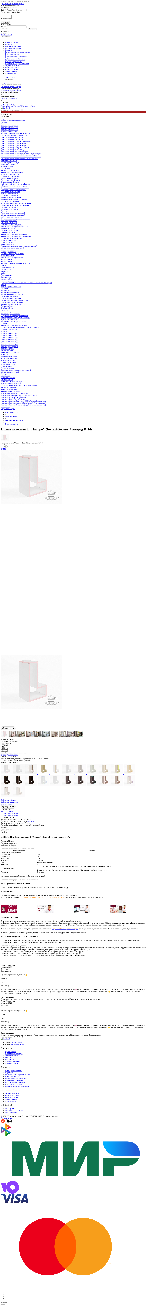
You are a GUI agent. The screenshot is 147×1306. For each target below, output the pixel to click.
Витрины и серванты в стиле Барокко (15, 205)
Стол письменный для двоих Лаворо (14, 151)
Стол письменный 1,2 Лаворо (12, 139)
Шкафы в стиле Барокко (10, 201)
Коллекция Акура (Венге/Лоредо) (13, 397)
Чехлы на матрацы (8, 368)
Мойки (3, 273)
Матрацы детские (7, 244)
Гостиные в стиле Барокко (10, 180)
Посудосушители (7, 275)
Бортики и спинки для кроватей (12, 254)
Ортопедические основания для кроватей (16, 370)
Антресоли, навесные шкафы (11, 382)
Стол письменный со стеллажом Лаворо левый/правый (21, 153)
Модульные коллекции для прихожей (14, 316)
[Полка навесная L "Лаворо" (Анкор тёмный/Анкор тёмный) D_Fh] (68, 785)
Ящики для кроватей (8, 252)
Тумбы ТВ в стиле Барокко (11, 197)
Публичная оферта (12, 54)
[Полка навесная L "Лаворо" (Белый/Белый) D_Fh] (68, 774)
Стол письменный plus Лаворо (12, 149)
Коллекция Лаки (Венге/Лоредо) (13, 399)
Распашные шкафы (8, 164)
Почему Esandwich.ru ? (13, 48)
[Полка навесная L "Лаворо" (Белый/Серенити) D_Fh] (44, 785)
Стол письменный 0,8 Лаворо (12, 137)
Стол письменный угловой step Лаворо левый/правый (21, 157)
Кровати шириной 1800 (9, 343)
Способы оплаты (11, 1056)
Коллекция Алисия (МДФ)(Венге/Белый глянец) (18, 395)
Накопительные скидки (13, 46)
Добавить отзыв (12, 755)
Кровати (4, 124)
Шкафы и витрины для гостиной (13, 215)
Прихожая (4, 310)
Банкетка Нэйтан (7, 290)
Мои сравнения (11, 1112)
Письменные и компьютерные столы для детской (19, 246)
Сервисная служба (12, 66)
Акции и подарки (11, 42)
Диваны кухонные (7, 267)
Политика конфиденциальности (17, 64)
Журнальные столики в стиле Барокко (15, 188)
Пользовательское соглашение (16, 56)
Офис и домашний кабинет (11, 298)
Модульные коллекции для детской (14, 234)
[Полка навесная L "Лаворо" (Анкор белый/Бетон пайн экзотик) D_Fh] (7, 796)
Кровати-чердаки (7, 242)
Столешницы (6, 277)
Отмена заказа (10, 73)
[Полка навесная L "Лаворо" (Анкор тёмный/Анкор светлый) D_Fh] (80, 785)
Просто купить (10, 1052)
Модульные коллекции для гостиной (14, 227)
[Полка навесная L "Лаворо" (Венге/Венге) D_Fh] (31, 785)
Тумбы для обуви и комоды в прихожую (15, 318)
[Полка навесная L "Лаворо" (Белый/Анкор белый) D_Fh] (56, 785)
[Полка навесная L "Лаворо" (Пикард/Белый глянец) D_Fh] (44, 774)
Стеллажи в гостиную (9, 223)
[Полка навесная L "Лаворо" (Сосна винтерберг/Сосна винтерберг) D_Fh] (93, 774)
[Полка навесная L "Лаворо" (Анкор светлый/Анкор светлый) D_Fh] (117, 785)
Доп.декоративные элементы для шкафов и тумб (19, 385)
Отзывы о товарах (12, 1063)
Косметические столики (10, 358)
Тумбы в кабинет (7, 308)
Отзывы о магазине (12, 1061)
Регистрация (9, 83)
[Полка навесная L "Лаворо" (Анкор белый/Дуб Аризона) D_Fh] (31, 774)
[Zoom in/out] (6, 1302)
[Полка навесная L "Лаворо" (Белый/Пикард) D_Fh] (56, 774)
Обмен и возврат (11, 71)
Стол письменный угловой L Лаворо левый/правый (20, 155)
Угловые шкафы (7, 166)
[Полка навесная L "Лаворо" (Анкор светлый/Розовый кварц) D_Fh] (105, 785)
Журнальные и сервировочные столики (15, 219)
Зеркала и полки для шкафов (11, 383)
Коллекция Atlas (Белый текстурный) (14, 393)
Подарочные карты (8, 409)
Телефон (4, 8)
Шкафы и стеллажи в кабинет (12, 302)
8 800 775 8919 (6, 35)
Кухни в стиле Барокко (9, 178)
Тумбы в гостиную (8, 228)
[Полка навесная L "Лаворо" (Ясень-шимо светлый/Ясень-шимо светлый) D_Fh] (80, 774)
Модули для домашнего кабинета (13, 304)
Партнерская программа (14, 58)
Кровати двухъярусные (9, 126)
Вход (3, 83)
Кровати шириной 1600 (9, 130)
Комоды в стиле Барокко (10, 209)
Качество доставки (12, 67)
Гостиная (4, 211)
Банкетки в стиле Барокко (10, 192)
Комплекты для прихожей (10, 314)
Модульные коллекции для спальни (14, 325)
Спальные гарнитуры (9, 329)
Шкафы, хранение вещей (10, 163)
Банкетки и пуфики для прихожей (13, 321)
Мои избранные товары (14, 1110)
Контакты (8, 44)
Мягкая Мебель (6, 279)
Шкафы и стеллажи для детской (12, 248)
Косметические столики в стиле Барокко (16, 203)
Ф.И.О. (3, 10)
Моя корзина (10, 1109)
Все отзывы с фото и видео (11, 87)
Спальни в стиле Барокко (10, 176)
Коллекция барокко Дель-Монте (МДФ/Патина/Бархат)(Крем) (23, 401)
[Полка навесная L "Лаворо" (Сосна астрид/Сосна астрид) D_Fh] (105, 774)
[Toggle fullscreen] (4, 1302)
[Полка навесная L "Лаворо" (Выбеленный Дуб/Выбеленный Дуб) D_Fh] (129, 774)
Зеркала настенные (8, 360)
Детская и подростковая (9, 230)
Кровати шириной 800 (9, 132)
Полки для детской (8, 250)
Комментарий (6, 18)
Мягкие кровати (7, 351)
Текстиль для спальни (9, 364)
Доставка (8, 1057)
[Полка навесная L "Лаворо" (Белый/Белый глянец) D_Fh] (19, 774)
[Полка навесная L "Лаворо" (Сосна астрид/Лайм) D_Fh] (117, 774)
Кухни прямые (6, 259)
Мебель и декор (11, 416)
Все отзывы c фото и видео (11, 91)
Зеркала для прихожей (9, 320)
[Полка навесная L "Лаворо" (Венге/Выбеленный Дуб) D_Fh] (19, 785)
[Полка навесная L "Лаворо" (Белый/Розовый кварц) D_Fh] (31, 708)
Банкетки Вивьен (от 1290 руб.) (12, 294)
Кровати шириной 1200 (9, 128)
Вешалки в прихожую (9, 312)
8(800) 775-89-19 (7, 811)
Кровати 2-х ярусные (8, 240)
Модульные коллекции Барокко (12, 172)
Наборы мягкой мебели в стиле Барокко (15, 184)
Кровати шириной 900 (9, 335)
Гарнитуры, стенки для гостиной (13, 213)
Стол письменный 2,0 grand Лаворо (14, 145)
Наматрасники (6, 366)
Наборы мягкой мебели (9, 296)
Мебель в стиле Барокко (10, 170)
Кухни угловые (6, 261)
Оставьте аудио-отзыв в (9, 813)
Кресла (3, 285)
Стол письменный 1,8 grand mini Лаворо (15, 141)
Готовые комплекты (8, 232)
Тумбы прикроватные (9, 161)
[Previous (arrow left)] (2, 1304)
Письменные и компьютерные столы (14, 135)
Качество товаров (11, 69)
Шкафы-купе (5, 168)
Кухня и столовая (7, 256)
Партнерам (9, 50)
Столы (3, 265)
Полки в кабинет (7, 306)
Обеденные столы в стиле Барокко (13, 190)
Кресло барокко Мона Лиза (11, 287)
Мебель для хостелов (8, 387)
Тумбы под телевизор (9, 221)
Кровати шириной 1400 (9, 339)
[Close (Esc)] (2, 1302)
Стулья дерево (6, 269)
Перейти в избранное (9, 98)
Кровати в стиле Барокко (10, 174)
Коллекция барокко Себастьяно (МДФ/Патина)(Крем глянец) (23, 405)
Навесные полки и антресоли (11, 225)
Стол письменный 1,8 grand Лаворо (14, 143)
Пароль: (4, 29)
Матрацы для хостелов (9, 389)
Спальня (4, 323)
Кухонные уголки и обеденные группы (15, 133)
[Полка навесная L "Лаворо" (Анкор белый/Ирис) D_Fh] (129, 785)
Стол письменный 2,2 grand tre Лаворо (15, 147)
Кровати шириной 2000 (9, 345)
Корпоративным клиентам (15, 60)
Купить (3, 449)
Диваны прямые (7, 281)
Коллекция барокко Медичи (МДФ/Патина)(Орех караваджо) (23, 403)
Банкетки (4, 289)
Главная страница (11, 412)
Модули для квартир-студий (11, 391)
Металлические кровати (10, 352)
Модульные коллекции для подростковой (16, 236)
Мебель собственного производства (14, 120)
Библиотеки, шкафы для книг (12, 217)
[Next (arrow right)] (4, 1304)
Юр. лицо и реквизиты (13, 62)
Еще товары (5, 407)
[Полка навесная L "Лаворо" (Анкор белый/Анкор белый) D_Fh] (19, 796)
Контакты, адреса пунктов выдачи (17, 52)
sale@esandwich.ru (17, 1044)
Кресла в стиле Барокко (9, 194)
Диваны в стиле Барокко (10, 195)
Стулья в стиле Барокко (9, 207)
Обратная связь (6, 1118)
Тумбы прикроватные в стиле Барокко (15, 199)
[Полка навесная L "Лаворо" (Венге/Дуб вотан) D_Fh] (7, 785)
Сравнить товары (7, 104)
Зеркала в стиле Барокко (10, 182)
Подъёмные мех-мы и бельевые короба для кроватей (20, 327)
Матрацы (4, 354)
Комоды (4, 122)
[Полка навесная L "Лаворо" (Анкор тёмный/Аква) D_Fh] (93, 785)
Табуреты (4, 271)
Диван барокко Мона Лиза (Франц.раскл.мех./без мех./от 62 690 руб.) (26, 283)
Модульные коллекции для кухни (13, 258)
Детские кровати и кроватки (11, 238)
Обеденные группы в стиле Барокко (14, 186)
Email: (3, 26)
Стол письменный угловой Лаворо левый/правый (19, 159)
